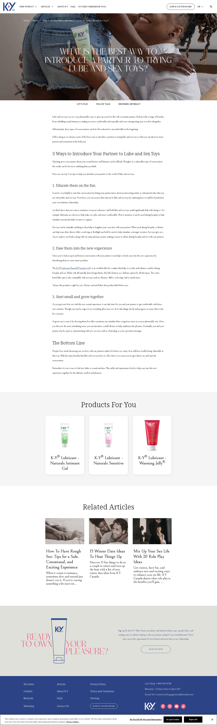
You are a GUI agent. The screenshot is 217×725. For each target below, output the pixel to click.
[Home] (10, 6)
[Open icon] (211, 7)
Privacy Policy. (72, 722)
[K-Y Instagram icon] (169, 706)
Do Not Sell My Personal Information (146, 719)
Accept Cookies (172, 719)
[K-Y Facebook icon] (163, 706)
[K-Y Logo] (150, 706)
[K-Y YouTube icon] (176, 706)
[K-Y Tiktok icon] (183, 706)
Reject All (193, 719)
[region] (108, 719)
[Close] (212, 719)
